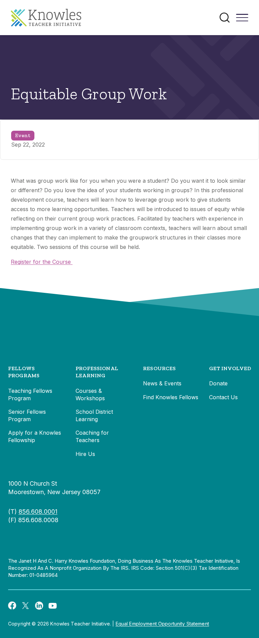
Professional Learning (97, 372)
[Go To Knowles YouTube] (53, 605)
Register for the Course (42, 261)
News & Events (162, 383)
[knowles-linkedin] (39, 605)
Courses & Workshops (90, 394)
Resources (159, 368)
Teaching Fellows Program (30, 394)
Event (22, 135)
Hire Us (85, 454)
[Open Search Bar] (225, 17)
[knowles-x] (26, 605)
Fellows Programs (23, 372)
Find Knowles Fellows (170, 397)
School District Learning (94, 415)
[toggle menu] (242, 20)
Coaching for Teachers (92, 436)
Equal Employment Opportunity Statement (162, 624)
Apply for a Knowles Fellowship (34, 436)
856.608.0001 (38, 511)
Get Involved (230, 368)
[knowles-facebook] (12, 605)
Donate (218, 383)
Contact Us (223, 397)
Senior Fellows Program (27, 415)
